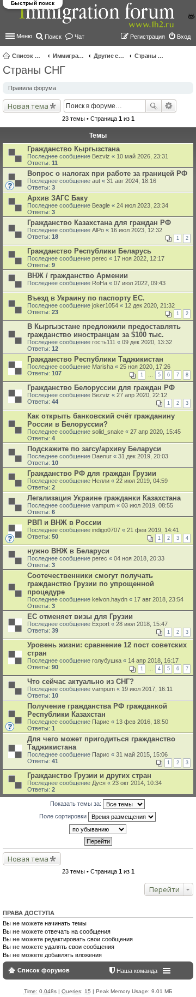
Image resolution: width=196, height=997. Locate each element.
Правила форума (32, 88)
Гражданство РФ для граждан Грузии (91, 473)
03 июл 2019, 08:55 (147, 505)
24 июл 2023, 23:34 (142, 205)
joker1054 (105, 305)
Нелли (100, 480)
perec (99, 258)
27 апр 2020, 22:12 (142, 395)
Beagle (101, 205)
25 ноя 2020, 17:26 (145, 366)
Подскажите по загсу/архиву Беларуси (94, 449)
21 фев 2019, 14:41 (153, 530)
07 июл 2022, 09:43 (140, 283)
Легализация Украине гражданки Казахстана (104, 498)
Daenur (102, 456)
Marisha (102, 366)
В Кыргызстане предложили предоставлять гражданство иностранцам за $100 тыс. (104, 330)
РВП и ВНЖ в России (64, 522)
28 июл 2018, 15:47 (142, 624)
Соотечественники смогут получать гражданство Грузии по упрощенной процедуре (90, 583)
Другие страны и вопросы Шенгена (110, 55)
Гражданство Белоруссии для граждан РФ (101, 388)
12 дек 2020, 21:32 (150, 305)
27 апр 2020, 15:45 (155, 431)
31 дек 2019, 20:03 (143, 456)
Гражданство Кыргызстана (73, 149)
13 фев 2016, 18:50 (142, 721)
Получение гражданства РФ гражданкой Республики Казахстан (97, 710)
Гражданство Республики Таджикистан (95, 359)
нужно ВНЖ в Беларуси (68, 551)
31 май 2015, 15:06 (142, 754)
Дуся (99, 783)
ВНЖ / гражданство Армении (77, 276)
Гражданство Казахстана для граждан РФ (99, 223)
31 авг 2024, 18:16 (131, 181)
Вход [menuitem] (184, 36)
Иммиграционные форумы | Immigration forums (69, 55)
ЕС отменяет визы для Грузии (80, 616)
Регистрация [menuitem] (147, 36)
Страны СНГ (150, 55)
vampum (103, 505)
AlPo (98, 230)
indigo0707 (106, 530)
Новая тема (28, 106)
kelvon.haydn (109, 599)
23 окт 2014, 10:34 (137, 783)
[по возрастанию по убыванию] (98, 829)
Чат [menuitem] (79, 36)
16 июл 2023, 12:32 (136, 230)
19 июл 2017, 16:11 (147, 689)
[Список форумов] (98, 21)
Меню (24, 36)
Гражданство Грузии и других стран (89, 775)
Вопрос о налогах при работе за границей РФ (107, 173)
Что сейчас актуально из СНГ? (80, 681)
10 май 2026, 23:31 (142, 156)
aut (96, 181)
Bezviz (101, 156)
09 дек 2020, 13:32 (147, 342)
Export (100, 624)
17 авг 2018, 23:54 (158, 599)
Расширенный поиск (169, 106)
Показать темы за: (76, 803)
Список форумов (28, 55)
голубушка (106, 660)
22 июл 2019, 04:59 (142, 480)
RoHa (99, 283)
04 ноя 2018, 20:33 (139, 558)
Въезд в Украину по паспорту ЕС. (86, 298)
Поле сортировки (63, 816)
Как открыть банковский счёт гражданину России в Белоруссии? (101, 420)
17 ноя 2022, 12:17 (139, 258)
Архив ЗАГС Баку (57, 198)
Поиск (153, 106)
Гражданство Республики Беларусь (89, 251)
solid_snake (108, 431)
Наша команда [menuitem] (137, 970)
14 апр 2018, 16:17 (153, 660)
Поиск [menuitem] (53, 36)
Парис (100, 721)
